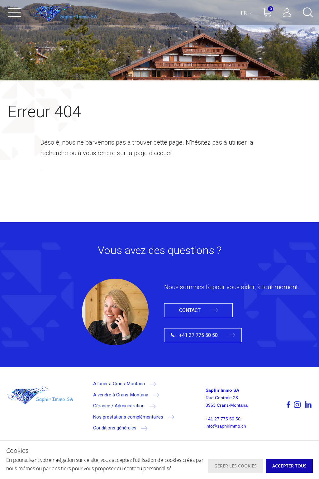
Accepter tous (289, 466)
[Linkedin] (308, 404)
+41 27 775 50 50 (198, 335)
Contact (190, 310)
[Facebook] (279, 404)
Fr (244, 13)
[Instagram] (297, 404)
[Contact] (115, 311)
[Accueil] (64, 12)
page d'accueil (153, 153)
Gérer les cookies (235, 466)
